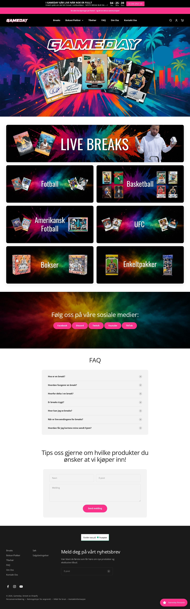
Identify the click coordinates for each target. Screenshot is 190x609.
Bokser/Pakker (73, 20)
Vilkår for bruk (60, 599)
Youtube (112, 325)
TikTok (129, 325)
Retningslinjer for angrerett (39, 599)
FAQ (103, 20)
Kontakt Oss (130, 20)
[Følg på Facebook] (8, 586)
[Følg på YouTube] (21, 586)
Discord (80, 325)
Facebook (62, 325)
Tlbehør (92, 20)
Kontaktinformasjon (77, 599)
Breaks (56, 20)
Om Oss (115, 20)
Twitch (96, 325)
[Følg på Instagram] (14, 586)
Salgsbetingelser (41, 555)
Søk (34, 550)
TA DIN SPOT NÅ (135, 4)
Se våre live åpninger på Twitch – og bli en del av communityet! (95, 11)
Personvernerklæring (15, 599)
